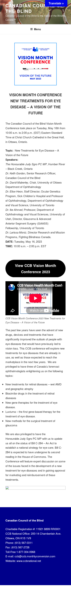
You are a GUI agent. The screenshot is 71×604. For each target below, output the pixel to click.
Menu (37, 29)
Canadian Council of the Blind (34, 8)
